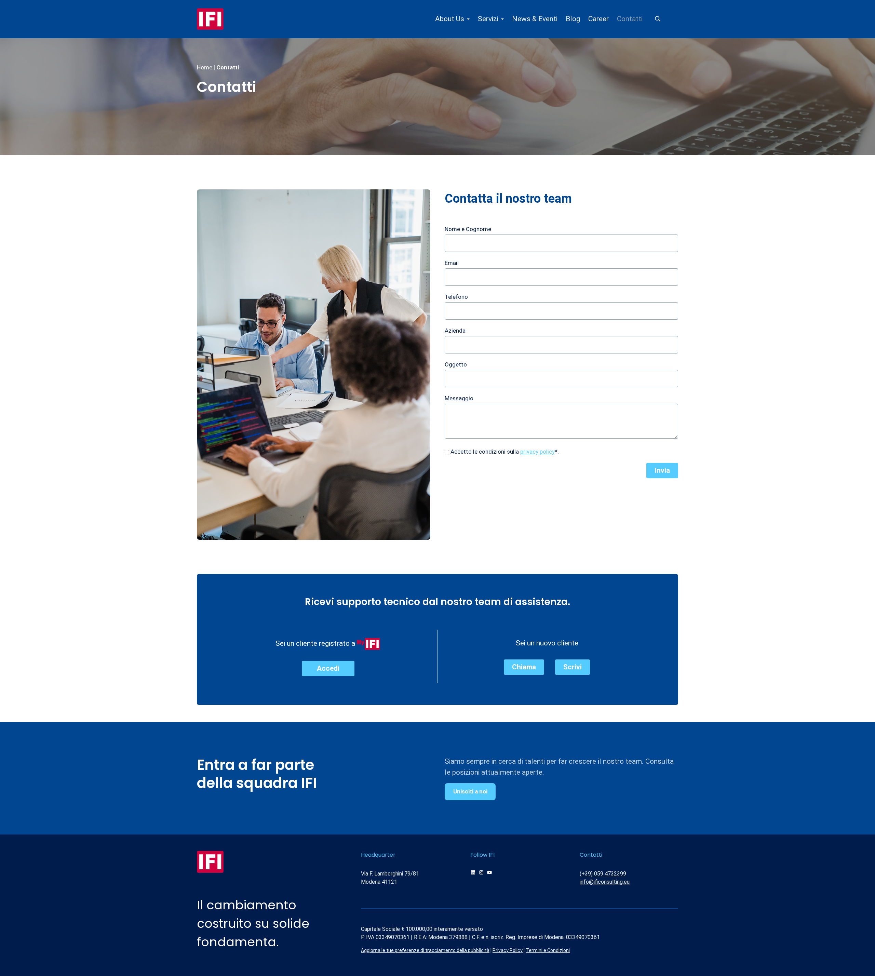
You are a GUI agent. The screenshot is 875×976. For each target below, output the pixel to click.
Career (598, 19)
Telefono (456, 296)
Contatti (630, 19)
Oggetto (456, 364)
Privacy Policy (508, 950)
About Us (449, 19)
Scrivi (572, 667)
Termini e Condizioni (548, 950)
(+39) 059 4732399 (603, 873)
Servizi (488, 19)
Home (204, 67)
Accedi (328, 668)
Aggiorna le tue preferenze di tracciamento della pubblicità (425, 950)
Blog (573, 19)
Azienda (455, 330)
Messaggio (459, 398)
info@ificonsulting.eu (605, 882)
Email (452, 262)
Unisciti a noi (470, 791)
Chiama (524, 667)
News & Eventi (534, 19)
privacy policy (537, 451)
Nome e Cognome (468, 229)
